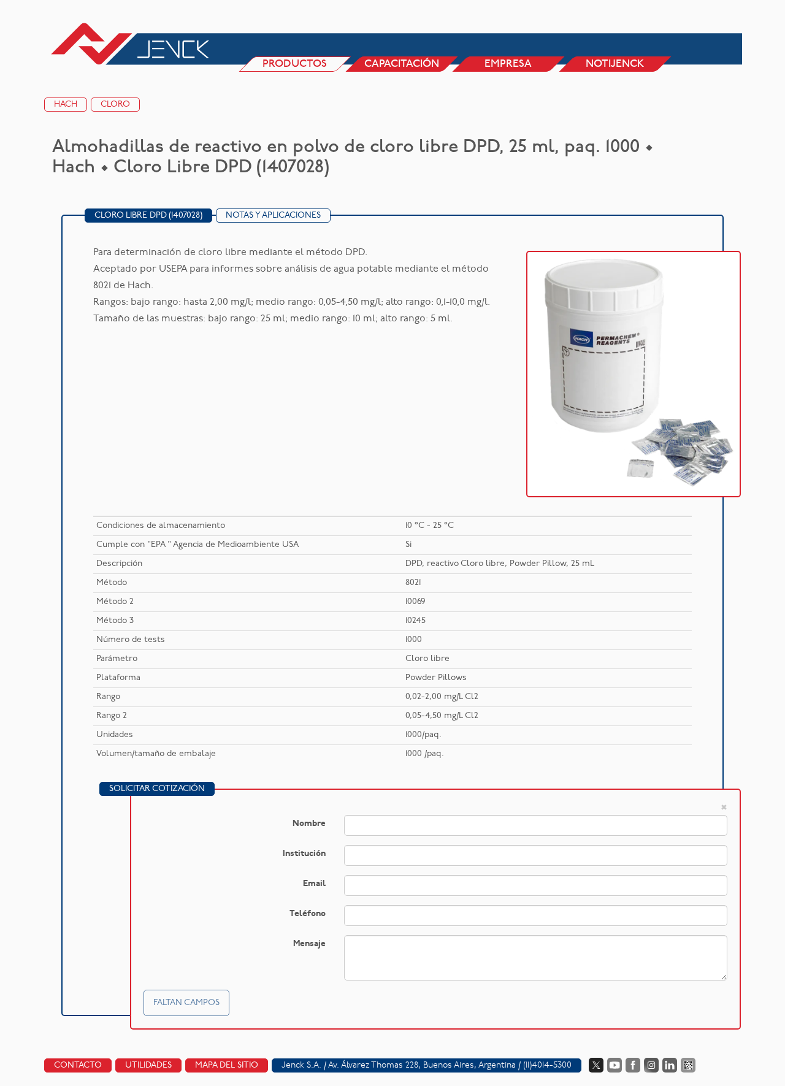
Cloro (115, 104)
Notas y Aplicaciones (273, 215)
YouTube (614, 1065)
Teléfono (307, 914)
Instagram (651, 1065)
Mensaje (309, 944)
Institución (304, 853)
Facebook (633, 1065)
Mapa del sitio (226, 1065)
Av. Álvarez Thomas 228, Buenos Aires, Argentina (422, 1065)
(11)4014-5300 (547, 1065)
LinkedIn (669, 1065)
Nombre (309, 823)
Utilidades (148, 1065)
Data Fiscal (688, 1065)
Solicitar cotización (157, 788)
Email (314, 884)
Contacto (78, 1065)
